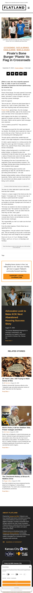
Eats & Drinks (22, 47)
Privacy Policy (13, 591)
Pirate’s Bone (6, 110)
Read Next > (9, 340)
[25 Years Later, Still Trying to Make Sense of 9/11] (16, 367)
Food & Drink (10, 50)
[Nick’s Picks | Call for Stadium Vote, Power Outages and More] (16, 416)
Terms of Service (26, 591)
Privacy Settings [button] (6, 591)
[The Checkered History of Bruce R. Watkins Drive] (16, 465)
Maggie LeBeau (8, 481)
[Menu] (29, 8)
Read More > (5, 391)
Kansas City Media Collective (11, 533)
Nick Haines (7, 432)
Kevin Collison (19, 68)
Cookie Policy (20, 591)
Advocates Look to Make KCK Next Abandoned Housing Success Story (15, 317)
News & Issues (23, 50)
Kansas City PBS (14, 516)
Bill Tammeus (7, 383)
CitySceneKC (9, 47)
